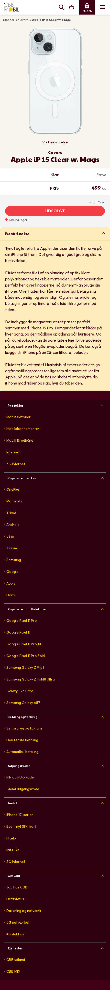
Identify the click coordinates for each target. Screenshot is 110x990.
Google (12, 571)
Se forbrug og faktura (24, 728)
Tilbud (11, 513)
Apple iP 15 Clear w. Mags (51, 20)
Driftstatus (15, 899)
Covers (23, 20)
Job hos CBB (16, 887)
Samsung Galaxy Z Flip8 (25, 667)
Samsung (13, 560)
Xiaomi (12, 548)
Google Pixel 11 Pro (21, 620)
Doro (10, 595)
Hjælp (11, 838)
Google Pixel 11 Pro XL (24, 644)
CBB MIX (13, 971)
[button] (55, 233)
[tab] (55, 233)
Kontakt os (15, 934)
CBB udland (15, 959)
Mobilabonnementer (22, 428)
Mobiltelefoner (18, 417)
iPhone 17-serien (20, 814)
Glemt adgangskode (22, 789)
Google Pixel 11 (18, 632)
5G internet (15, 861)
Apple (11, 583)
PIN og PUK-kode (20, 777)
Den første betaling (22, 740)
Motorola (14, 501)
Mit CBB (12, 850)
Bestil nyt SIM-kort (21, 826)
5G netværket (17, 922)
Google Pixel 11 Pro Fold (25, 655)
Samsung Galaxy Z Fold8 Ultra (30, 679)
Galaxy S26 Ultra (19, 691)
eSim (10, 536)
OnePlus (13, 489)
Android (12, 524)
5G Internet (15, 464)
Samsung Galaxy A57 (23, 702)
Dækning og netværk (23, 910)
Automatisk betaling (22, 751)
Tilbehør (8, 20)
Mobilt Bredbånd (19, 440)
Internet (12, 452)
